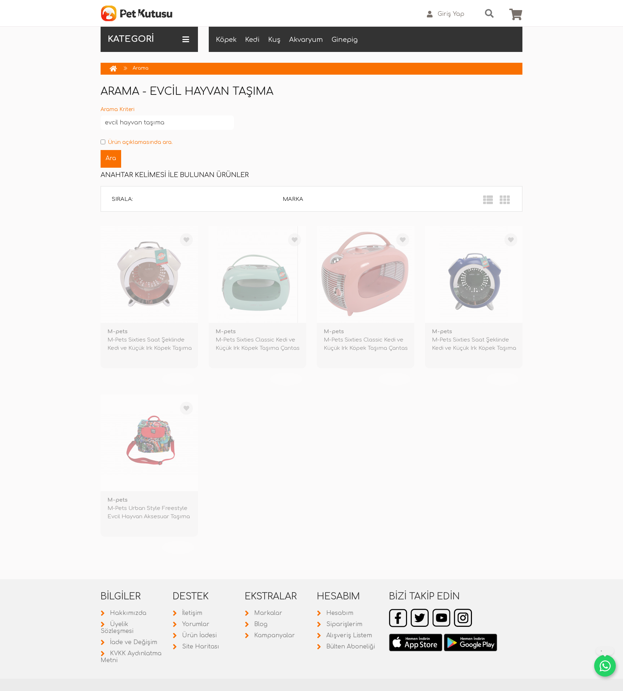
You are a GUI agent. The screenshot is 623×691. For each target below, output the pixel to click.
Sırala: (122, 199)
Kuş (274, 39)
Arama (141, 68)
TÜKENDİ (178, 379)
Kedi (252, 39)
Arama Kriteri (117, 109)
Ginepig (345, 39)
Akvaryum (306, 39)
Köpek (226, 39)
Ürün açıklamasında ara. (140, 142)
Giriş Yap (451, 14)
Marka (293, 199)
